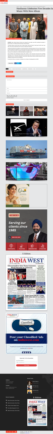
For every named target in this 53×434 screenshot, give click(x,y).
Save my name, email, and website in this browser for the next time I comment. (12, 96)
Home (18, 6)
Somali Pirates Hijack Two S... (13, 405)
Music (21, 6)
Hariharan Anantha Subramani (16, 68)
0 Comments (11, 38)
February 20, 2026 (17, 38)
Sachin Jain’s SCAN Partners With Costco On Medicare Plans (26, 135)
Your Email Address (20, 360)
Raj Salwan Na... (36, 390)
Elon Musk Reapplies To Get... (13, 408)
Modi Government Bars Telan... (14, 400)
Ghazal (10, 68)
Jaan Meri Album (24, 68)
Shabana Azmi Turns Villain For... (40, 113)
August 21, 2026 (36, 387)
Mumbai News (30, 68)
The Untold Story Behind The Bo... (25, 113)
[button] (26, 127)
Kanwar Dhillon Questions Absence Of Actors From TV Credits (25, 178)
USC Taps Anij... (36, 385)
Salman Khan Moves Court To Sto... (11, 113)
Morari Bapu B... (36, 381)
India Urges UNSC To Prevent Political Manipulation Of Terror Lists (25, 156)
